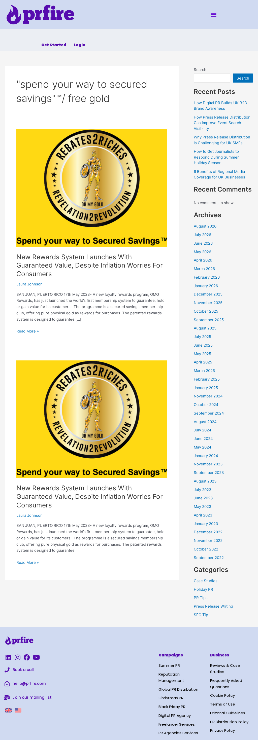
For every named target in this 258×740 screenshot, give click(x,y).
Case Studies (205, 580)
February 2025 (207, 379)
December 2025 (208, 294)
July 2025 (202, 336)
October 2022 (206, 549)
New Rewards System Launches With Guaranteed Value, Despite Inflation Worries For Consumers (89, 265)
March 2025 (204, 370)
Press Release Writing (213, 606)
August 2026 (205, 226)
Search (200, 69)
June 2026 (203, 243)
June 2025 (203, 345)
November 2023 (208, 464)
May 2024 (202, 447)
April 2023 (203, 515)
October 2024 (206, 404)
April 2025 (203, 362)
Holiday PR (203, 589)
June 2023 (203, 498)
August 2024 (205, 421)
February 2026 (207, 277)
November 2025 (208, 302)
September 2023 (209, 472)
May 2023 (202, 506)
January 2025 (206, 387)
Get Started (53, 45)
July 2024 (202, 430)
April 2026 (203, 260)
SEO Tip (201, 614)
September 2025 (209, 319)
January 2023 (206, 523)
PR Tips (201, 597)
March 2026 (204, 268)
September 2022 (209, 557)
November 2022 (208, 540)
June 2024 (203, 438)
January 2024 (206, 455)
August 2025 (205, 328)
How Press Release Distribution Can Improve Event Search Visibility (222, 123)
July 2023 (202, 489)
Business (219, 655)
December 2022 (208, 532)
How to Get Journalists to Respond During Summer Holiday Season (216, 157)
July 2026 (202, 234)
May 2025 (202, 353)
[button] (213, 14)
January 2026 (206, 285)
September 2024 (209, 413)
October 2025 (206, 311)
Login (79, 45)
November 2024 (208, 396)
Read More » (27, 331)
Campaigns (170, 655)
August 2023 (205, 481)
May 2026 (202, 251)
